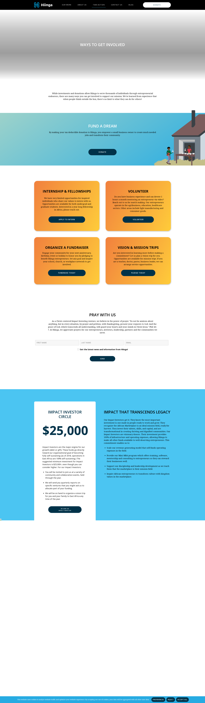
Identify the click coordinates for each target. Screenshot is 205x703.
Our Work (66, 5)
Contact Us (116, 5)
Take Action (99, 5)
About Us (82, 5)
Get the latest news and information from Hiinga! (103, 349)
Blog (131, 5)
